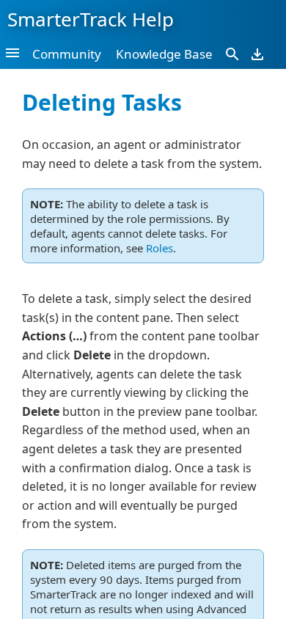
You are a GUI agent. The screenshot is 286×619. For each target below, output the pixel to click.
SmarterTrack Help (90, 19)
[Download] (257, 53)
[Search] (232, 53)
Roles (159, 248)
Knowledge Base (164, 53)
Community (66, 53)
